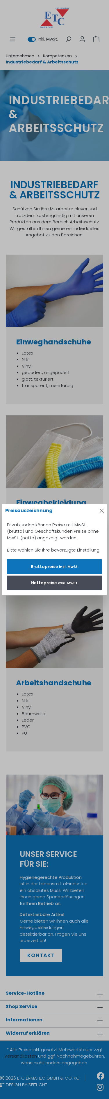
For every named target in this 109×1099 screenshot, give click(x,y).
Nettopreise (54, 583)
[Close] (101, 510)
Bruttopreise (54, 566)
